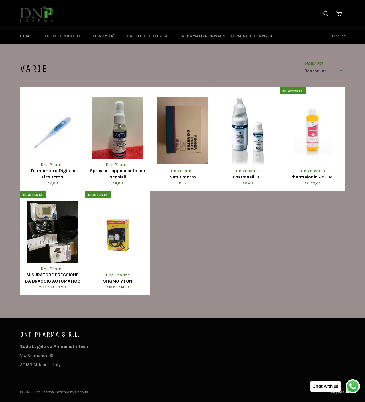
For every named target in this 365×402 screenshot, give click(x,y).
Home (26, 36)
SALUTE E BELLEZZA (147, 36)
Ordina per (313, 63)
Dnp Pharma (44, 392)
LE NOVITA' (103, 36)
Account (338, 36)
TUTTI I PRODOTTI (62, 36)
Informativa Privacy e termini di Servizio (226, 36)
